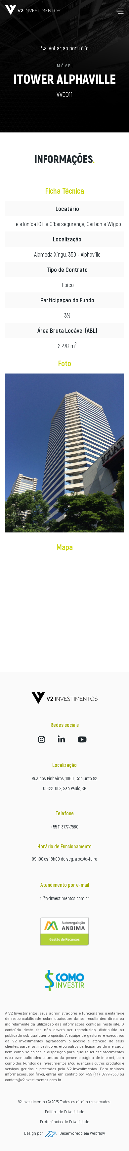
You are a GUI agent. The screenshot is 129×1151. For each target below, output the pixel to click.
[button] (119, 10)
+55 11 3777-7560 (64, 826)
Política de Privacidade (64, 1111)
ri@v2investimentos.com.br (64, 898)
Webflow (97, 1133)
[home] (32, 10)
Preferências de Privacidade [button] (64, 1121)
